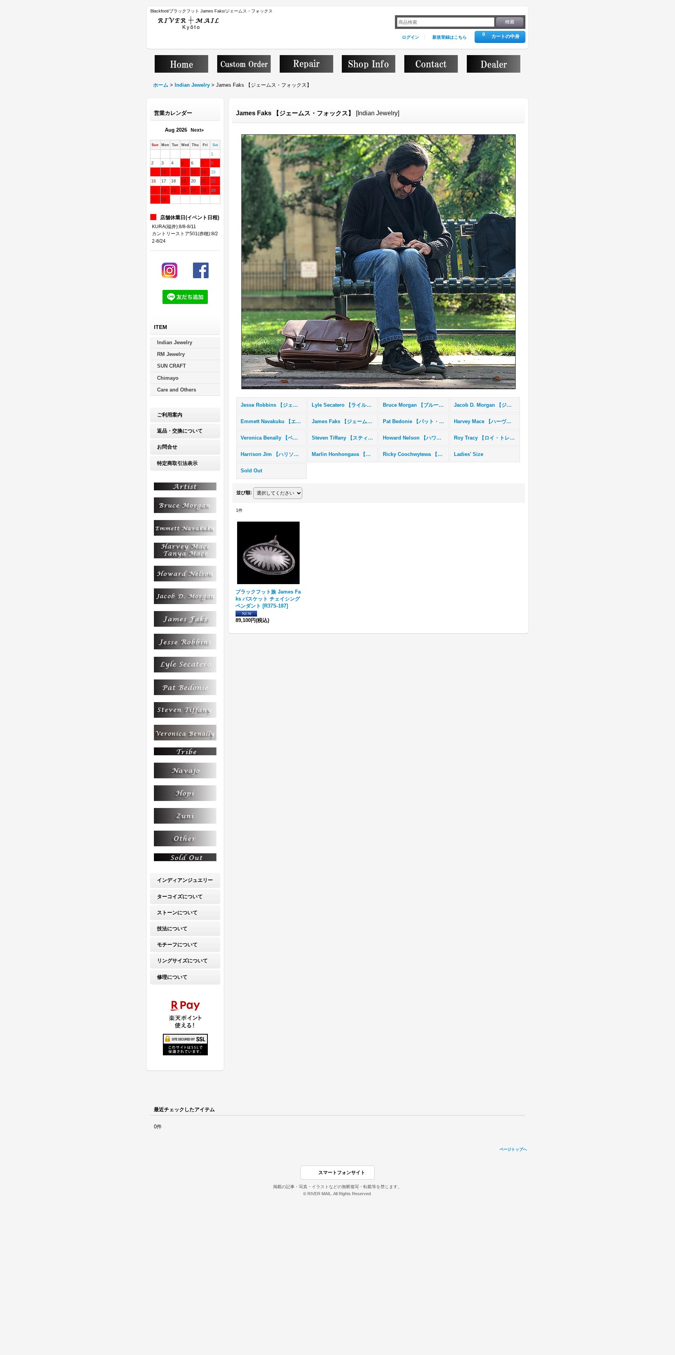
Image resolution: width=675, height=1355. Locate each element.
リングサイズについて (182, 961)
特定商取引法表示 (177, 463)
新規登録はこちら (449, 37)
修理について (172, 977)
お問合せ (167, 447)
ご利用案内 (169, 415)
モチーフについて (177, 944)
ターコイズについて (180, 896)
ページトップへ (513, 1149)
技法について (172, 928)
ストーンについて (177, 912)
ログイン (410, 37)
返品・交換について (180, 431)
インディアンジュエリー (185, 880)
